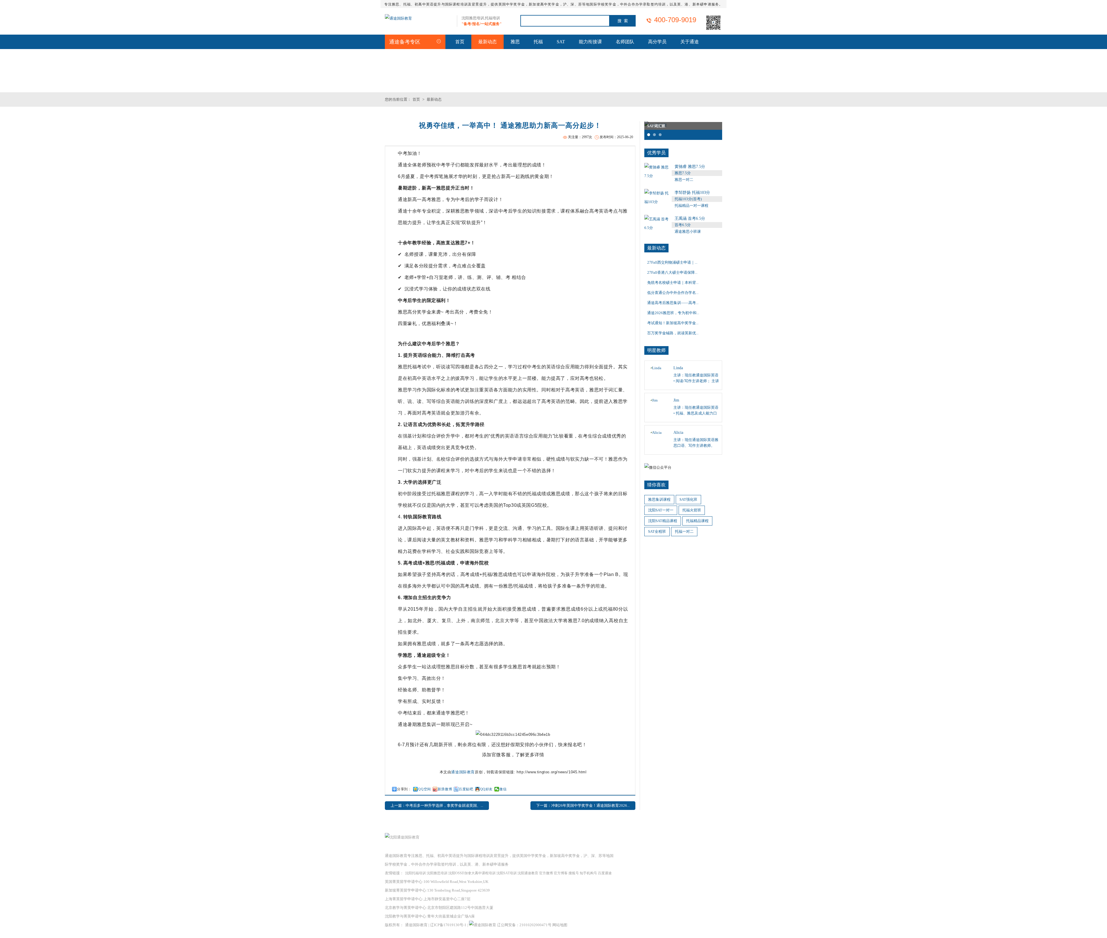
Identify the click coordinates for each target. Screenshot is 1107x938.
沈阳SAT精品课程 (662, 521)
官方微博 (546, 873)
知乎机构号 (588, 873)
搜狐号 (573, 873)
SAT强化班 (688, 499)
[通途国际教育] (398, 18)
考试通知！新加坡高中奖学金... (673, 323)
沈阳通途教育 (527, 873)
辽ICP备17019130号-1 (448, 925)
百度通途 (605, 873)
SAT (561, 41)
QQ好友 (486, 789)
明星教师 (656, 350)
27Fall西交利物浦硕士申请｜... (672, 262)
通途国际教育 (463, 772)
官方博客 (561, 873)
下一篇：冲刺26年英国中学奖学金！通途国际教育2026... (583, 805)
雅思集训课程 (659, 499)
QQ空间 (424, 789)
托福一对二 (684, 531)
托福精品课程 (697, 521)
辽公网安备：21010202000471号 (524, 925)
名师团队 (625, 41)
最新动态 (487, 41)
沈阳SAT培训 (506, 873)
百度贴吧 (466, 789)
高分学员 (657, 41)
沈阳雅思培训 (437, 873)
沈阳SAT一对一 (660, 510)
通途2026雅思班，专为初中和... (673, 313)
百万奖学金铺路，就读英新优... (673, 333)
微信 (503, 789)
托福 (538, 41)
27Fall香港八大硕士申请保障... (672, 272)
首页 (459, 41)
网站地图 (559, 925)
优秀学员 (656, 152)
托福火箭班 (691, 510)
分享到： (404, 789)
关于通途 (689, 41)
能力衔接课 (590, 41)
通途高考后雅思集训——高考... (673, 303)
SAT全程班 (657, 531)
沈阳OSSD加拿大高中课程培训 (472, 873)
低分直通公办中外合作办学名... (673, 292)
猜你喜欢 (656, 484)
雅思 (515, 41)
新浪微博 (445, 789)
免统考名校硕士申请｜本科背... (673, 282)
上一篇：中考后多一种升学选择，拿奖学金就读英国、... (437, 805)
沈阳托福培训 (415, 873)
